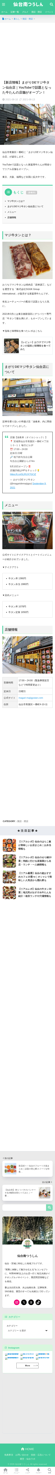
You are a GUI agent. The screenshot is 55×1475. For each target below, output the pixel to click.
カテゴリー (12, 1326)
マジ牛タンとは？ (16, 201)
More (27, 1365)
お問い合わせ (22, 1455)
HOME (29, 1449)
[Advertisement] (27, 50)
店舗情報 (11, 217)
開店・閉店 (37, 12)
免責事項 (8, 1455)
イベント (49, 12)
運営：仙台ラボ (27, 1459)
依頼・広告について (41, 1455)
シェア (27, 1473)
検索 (49, 1207)
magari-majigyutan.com (31, 698)
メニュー (11, 212)
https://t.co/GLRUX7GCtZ (23, 474)
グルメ (25, 12)
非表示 (32, 192)
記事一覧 (15, 12)
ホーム (4, 12)
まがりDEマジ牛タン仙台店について (25, 206)
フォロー (39, 1473)
